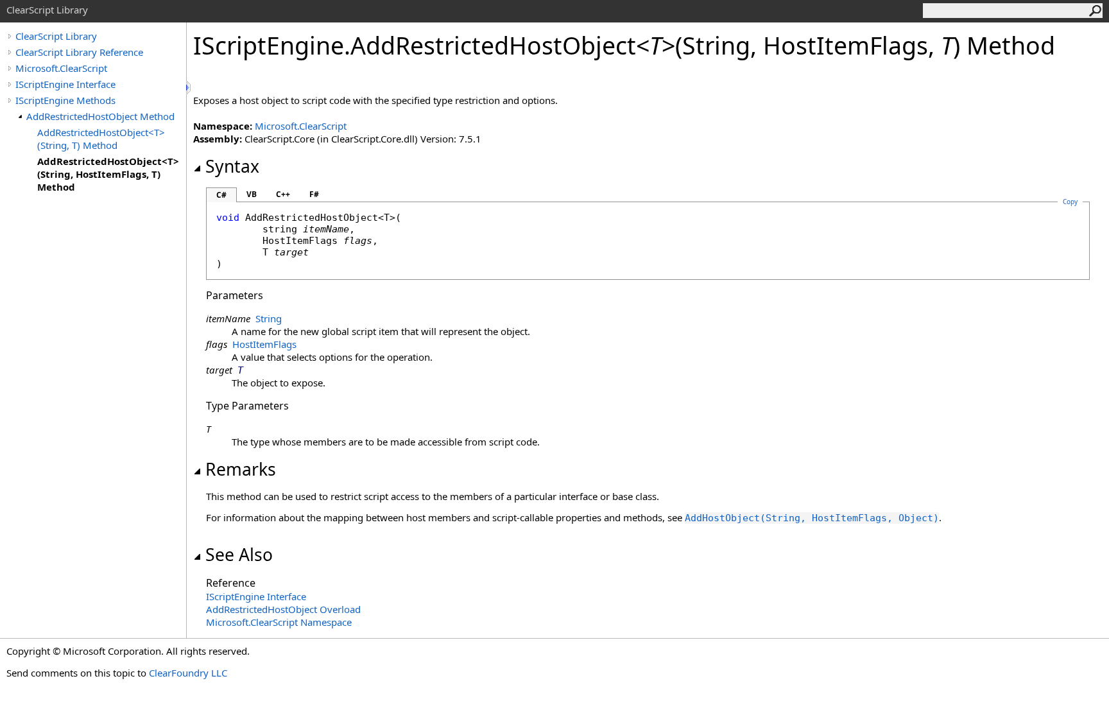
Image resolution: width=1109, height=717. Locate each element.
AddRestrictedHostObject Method (100, 116)
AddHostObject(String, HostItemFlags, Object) (812, 518)
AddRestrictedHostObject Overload (283, 609)
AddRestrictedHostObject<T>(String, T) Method (101, 138)
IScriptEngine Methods (65, 100)
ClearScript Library (56, 36)
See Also (239, 554)
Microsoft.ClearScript (61, 68)
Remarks (240, 469)
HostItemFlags (264, 344)
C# (221, 194)
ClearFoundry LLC (188, 672)
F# (314, 194)
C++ (283, 194)
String (268, 318)
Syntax (232, 166)
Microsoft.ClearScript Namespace (279, 622)
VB (251, 194)
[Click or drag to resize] (189, 87)
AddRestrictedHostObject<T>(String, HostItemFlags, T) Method (108, 174)
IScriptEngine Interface (65, 84)
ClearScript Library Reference (79, 52)
